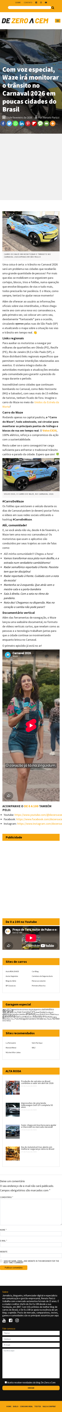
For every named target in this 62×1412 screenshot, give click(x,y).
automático (48, 1009)
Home (8, 1406)
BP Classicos (11, 985)
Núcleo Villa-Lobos (13, 1052)
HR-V (30, 1017)
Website (3, 1252)
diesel (37, 1012)
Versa (8, 1020)
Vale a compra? (49, 1406)
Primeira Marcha (38, 985)
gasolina (9, 1016)
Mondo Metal (11, 1047)
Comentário (6, 1197)
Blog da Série (11, 981)
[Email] (46, 123)
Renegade (23, 1018)
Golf (22, 1017)
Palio (9, 1018)
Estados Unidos (18, 1014)
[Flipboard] (34, 123)
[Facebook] (3, 123)
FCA (45, 1014)
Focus (57, 1014)
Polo (17, 1018)
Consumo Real (26, 1406)
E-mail (3, 1241)
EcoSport (49, 1012)
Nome (3, 1230)
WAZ (33, 1047)
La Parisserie (11, 1043)
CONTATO (28, 2)
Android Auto (23, 1009)
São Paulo (47, 1019)
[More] (52, 123)
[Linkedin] (21, 123)
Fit (49, 1014)
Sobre (18, 2)
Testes (37, 1406)
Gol (18, 1016)
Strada (40, 1018)
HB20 (26, 1016)
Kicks (50, 1016)
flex (52, 1014)
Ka (46, 1016)
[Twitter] (9, 123)
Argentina (38, 1009)
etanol (30, 1014)
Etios (37, 1014)
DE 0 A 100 (31, 806)
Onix (4, 1018)
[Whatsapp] (15, 123)
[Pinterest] (28, 123)
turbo (55, 1018)
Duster (42, 1012)
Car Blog (35, 971)
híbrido (37, 1016)
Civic (19, 1012)
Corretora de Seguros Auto (42, 976)
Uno (4, 1020)
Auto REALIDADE (12, 971)
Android (14, 1009)
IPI (43, 1016)
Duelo (15, 1406)
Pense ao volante (38, 981)
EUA (42, 1014)
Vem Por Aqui (37, 1043)
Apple (31, 1009)
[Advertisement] (31, 167)
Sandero (32, 1018)
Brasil (7, 1011)
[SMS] (40, 123)
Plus (12, 1019)
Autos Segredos (12, 976)
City (15, 1012)
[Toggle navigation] (57, 21)
